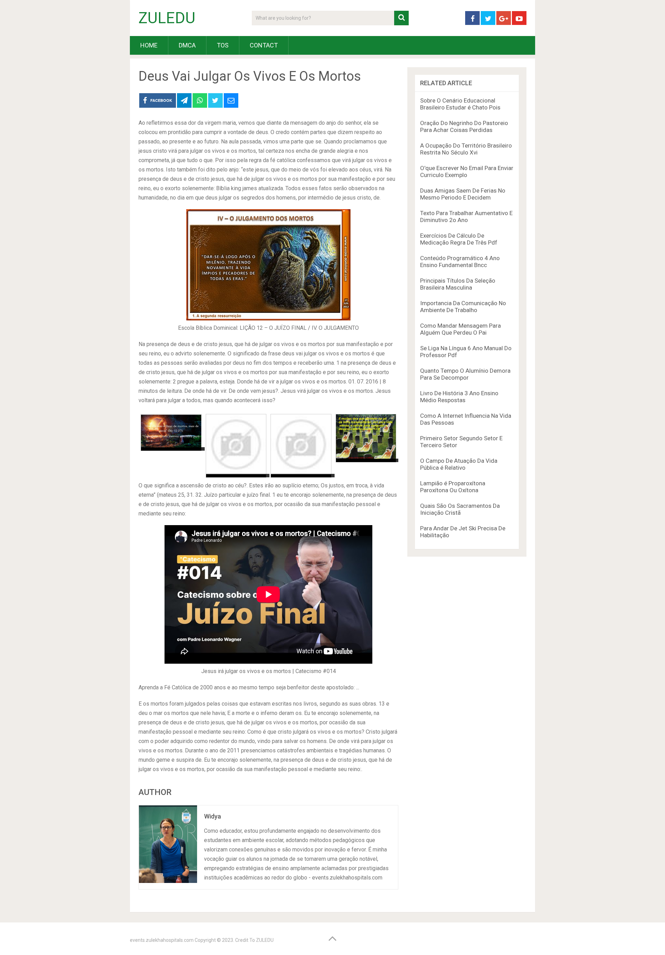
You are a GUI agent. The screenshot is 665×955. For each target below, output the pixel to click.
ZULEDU (167, 18)
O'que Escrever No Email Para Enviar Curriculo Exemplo (466, 171)
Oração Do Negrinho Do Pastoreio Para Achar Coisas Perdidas (464, 126)
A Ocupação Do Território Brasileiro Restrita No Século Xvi (466, 149)
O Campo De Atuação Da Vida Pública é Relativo (458, 464)
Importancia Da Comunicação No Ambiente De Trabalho (463, 306)
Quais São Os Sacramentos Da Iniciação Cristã (460, 509)
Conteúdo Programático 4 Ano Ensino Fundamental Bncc (460, 261)
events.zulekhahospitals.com (162, 940)
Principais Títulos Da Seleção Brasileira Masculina (457, 284)
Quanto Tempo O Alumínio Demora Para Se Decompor (465, 374)
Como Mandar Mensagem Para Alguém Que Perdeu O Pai (460, 329)
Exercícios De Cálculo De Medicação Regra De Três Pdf (458, 239)
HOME (149, 45)
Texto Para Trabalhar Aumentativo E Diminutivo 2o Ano (466, 216)
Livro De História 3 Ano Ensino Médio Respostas (459, 397)
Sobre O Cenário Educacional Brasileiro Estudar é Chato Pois (460, 104)
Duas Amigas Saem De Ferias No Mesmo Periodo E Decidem (462, 194)
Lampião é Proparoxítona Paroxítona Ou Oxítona (452, 487)
